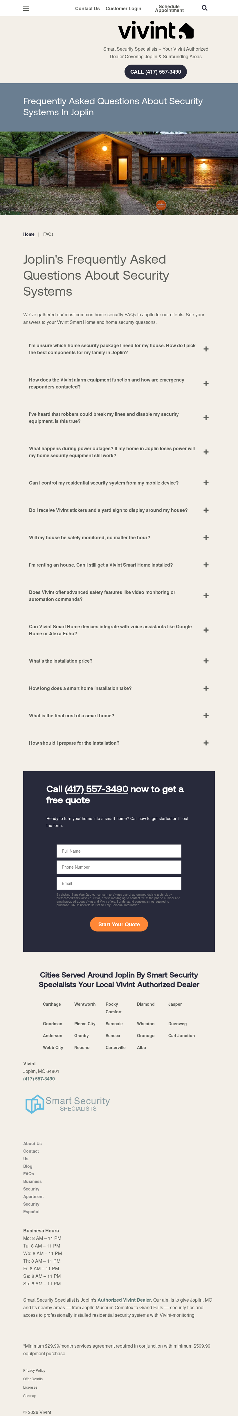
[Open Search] (205, 8)
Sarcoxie (114, 1023)
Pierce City (84, 1023)
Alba (141, 1047)
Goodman (52, 1023)
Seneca (113, 1035)
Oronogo (146, 1035)
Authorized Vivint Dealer (124, 1299)
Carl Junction (181, 1035)
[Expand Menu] (102, 40)
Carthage (52, 1004)
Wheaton (146, 1023)
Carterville (116, 1047)
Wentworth (85, 1004)
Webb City (53, 1047)
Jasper (175, 1004)
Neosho (82, 1047)
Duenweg (177, 1023)
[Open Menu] (26, 8)
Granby (81, 1035)
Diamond (146, 1004)
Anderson (52, 1035)
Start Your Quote (119, 924)
